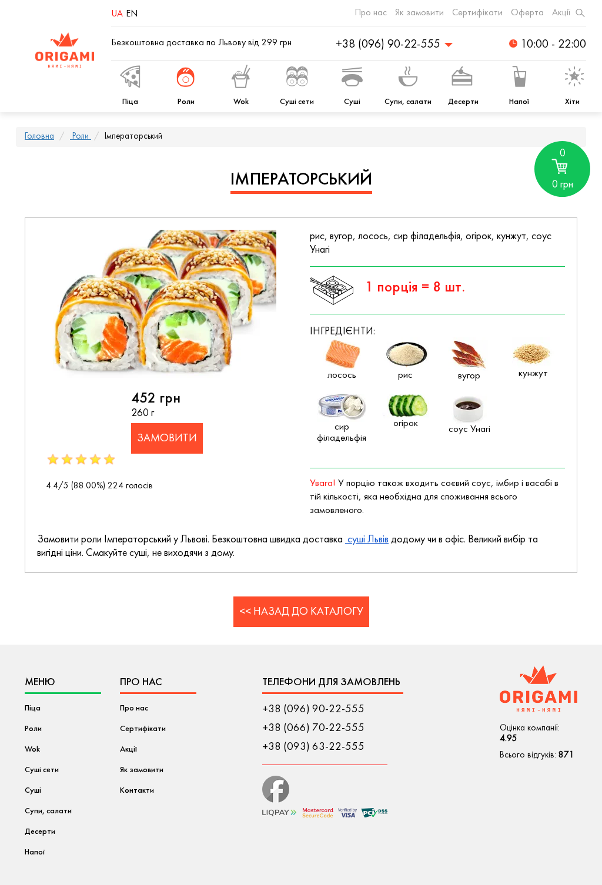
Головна (39, 136)
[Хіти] (572, 78)
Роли (80, 136)
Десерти (40, 832)
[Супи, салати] (408, 78)
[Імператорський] (164, 304)
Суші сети (42, 770)
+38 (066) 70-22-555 (313, 728)
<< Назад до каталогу (301, 611)
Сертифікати (477, 13)
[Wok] (241, 78)
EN (132, 14)
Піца (33, 708)
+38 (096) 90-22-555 (313, 709)
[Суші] (352, 78)
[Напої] (519, 78)
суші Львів (367, 540)
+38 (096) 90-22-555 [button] (388, 45)
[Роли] (186, 78)
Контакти (137, 791)
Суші (33, 791)
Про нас (370, 13)
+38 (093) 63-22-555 (313, 747)
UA (117, 14)
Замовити (167, 438)
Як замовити (419, 13)
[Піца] (130, 78)
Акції (561, 13)
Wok (32, 749)
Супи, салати (48, 811)
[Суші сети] (297, 78)
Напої (35, 852)
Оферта (527, 13)
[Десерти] (463, 78)
